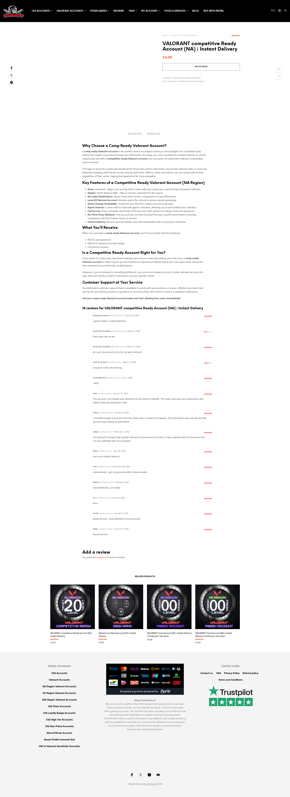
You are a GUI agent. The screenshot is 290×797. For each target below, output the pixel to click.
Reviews (119, 11)
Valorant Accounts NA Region (183, 35)
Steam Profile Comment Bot (59, 739)
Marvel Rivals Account (59, 732)
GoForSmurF (151, 784)
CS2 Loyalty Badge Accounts (59, 712)
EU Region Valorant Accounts (59, 692)
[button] (273, 10)
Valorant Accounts (70, 11)
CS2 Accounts (41, 11)
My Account (149, 11)
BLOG (195, 11)
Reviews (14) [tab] (153, 134)
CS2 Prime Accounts (59, 706)
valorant (200, 81)
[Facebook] (11, 68)
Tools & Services (174, 11)
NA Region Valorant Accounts (59, 686)
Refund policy (250, 673)
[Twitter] (11, 75)
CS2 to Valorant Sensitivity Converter (59, 746)
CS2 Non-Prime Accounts (59, 726)
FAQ (218, 673)
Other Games (98, 11)
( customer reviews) (236, 36)
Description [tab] (135, 134)
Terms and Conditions (230, 679)
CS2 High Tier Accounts (59, 719)
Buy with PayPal (214, 11)
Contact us (206, 673)
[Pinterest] (11, 82)
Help (131, 11)
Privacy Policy (232, 673)
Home (165, 35)
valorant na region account (181, 81)
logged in (101, 557)
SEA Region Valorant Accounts (59, 699)
